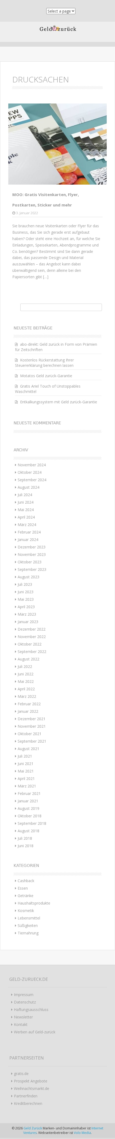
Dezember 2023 (31, 546)
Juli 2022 (25, 666)
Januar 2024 (28, 539)
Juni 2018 (25, 845)
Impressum (23, 994)
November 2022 (32, 636)
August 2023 (28, 576)
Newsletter (23, 1016)
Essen (23, 888)
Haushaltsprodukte (34, 903)
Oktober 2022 (29, 644)
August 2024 (28, 487)
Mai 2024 (26, 509)
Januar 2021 (28, 800)
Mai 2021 (26, 771)
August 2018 (28, 830)
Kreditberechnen (28, 1103)
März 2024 (27, 524)
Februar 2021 (29, 793)
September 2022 (32, 651)
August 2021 (28, 748)
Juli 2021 (25, 756)
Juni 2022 (25, 673)
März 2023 (27, 614)
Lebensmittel (29, 918)
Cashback (26, 880)
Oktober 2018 (29, 815)
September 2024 (32, 479)
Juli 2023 (25, 584)
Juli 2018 (25, 838)
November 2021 (32, 726)
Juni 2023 (25, 591)
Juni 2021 (25, 763)
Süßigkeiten (28, 925)
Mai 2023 (26, 599)
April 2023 (26, 606)
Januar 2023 (28, 621)
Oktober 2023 (29, 561)
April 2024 (26, 517)
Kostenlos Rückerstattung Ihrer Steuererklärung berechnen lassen (44, 362)
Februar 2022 (29, 703)
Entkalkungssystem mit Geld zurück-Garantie (58, 401)
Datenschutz (25, 1002)
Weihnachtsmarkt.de (31, 1088)
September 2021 (32, 741)
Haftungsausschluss (31, 1009)
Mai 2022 (26, 681)
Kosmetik (26, 910)
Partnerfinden (25, 1095)
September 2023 (32, 569)
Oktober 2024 (29, 472)
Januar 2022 (28, 711)
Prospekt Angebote (30, 1081)
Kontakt (21, 1024)
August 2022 (28, 659)
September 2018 (32, 823)
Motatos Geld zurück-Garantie (46, 375)
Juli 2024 (25, 494)
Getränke (25, 895)
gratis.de (21, 1073)
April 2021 (26, 778)
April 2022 (26, 688)
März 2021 (27, 785)
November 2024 (32, 464)
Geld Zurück (33, 1128)
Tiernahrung (28, 932)
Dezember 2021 (31, 718)
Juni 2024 (25, 502)
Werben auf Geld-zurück (34, 1031)
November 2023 (32, 554)
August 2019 (28, 808)
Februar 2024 (29, 532)
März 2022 (27, 696)
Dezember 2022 (31, 629)
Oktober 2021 (29, 733)
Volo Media (82, 1132)
